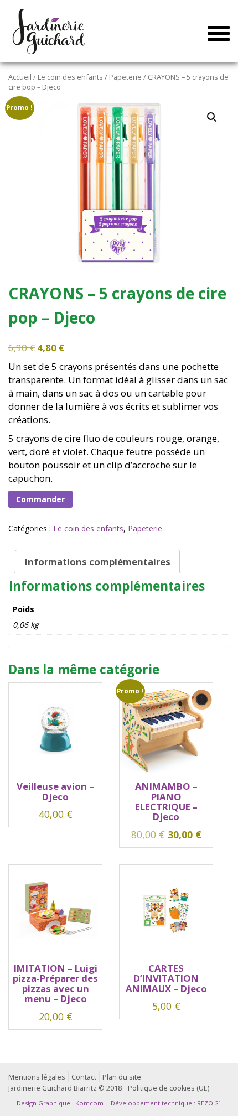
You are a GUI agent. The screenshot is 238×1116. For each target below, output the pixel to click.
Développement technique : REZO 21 (166, 1103)
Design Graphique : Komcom (60, 1103)
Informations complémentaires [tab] (97, 561)
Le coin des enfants (70, 77)
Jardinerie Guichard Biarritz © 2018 (65, 1088)
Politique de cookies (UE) (168, 1088)
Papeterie (125, 77)
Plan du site (121, 1077)
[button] (212, 117)
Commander (40, 499)
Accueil (20, 77)
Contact (83, 1077)
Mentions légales (36, 1077)
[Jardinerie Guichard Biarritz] (49, 31)
